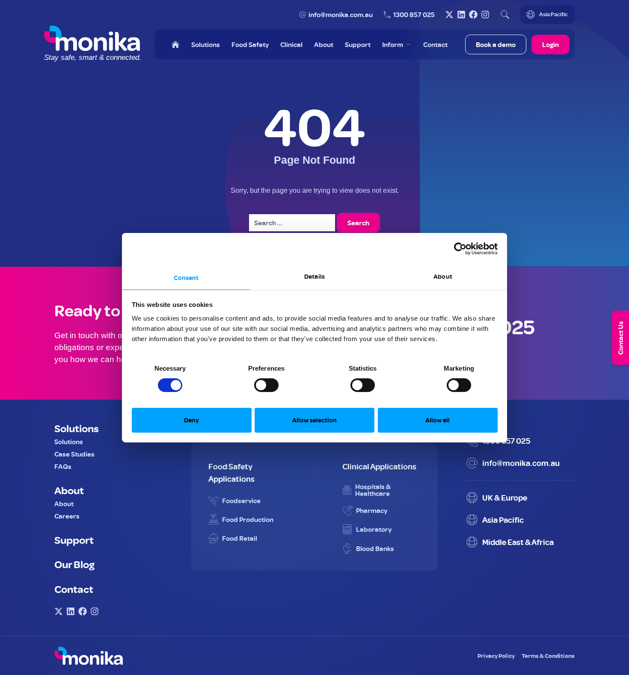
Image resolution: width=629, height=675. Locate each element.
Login (550, 44)
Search (358, 222)
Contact (73, 588)
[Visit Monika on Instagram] (485, 14)
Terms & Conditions (548, 655)
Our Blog (74, 564)
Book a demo (496, 44)
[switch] (257, 381)
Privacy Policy (496, 655)
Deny (191, 420)
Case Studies (74, 454)
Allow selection (314, 420)
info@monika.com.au (341, 14)
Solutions (76, 428)
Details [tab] (314, 276)
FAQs (62, 466)
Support (74, 539)
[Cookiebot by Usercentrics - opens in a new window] (460, 248)
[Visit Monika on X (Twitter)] (449, 14)
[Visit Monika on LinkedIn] (461, 14)
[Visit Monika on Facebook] (473, 14)
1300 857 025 (414, 14)
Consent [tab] (186, 277)
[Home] (175, 44)
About (69, 490)
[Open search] (505, 14)
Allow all (437, 420)
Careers (67, 516)
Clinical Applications (379, 466)
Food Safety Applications (231, 472)
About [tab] (442, 276)
